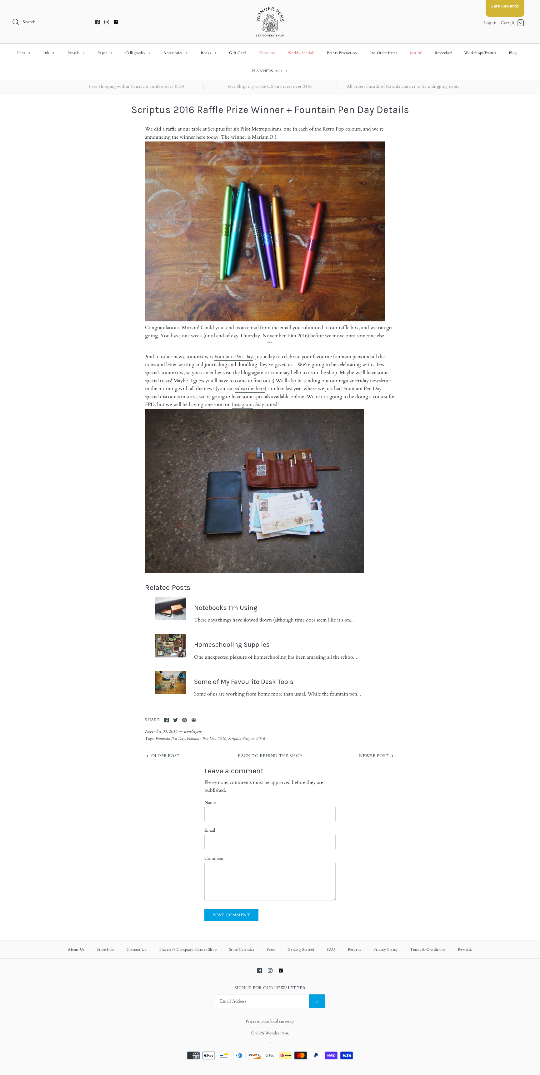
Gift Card (237, 52)
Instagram (242, 404)
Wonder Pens (276, 1033)
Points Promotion (342, 52)
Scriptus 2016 (253, 738)
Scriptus (234, 738)
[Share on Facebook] (166, 720)
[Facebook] (97, 22)
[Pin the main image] (184, 720)
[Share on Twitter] (175, 720)
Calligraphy (138, 52)
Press (271, 949)
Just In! (416, 52)
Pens (23, 52)
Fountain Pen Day (233, 356)
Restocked (443, 52)
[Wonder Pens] (270, 10)
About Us (76, 949)
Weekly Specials (301, 52)
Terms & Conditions (427, 949)
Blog (515, 52)
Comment (213, 858)
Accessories (175, 52)
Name (210, 802)
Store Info (105, 949)
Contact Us (136, 949)
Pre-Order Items (383, 52)
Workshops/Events (480, 52)
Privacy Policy (385, 949)
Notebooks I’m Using (226, 608)
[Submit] (317, 1001)
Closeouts (266, 52)
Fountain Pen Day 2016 (206, 738)
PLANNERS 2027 (270, 70)
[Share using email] (193, 720)
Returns (354, 949)
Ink (49, 52)
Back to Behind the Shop (270, 756)
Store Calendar (241, 949)
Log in (490, 23)
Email (209, 830)
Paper (105, 52)
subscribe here (250, 388)
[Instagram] (106, 22)
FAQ (331, 949)
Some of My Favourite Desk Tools (243, 682)
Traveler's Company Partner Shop (188, 949)
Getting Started (301, 949)
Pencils (76, 52)
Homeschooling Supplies (232, 644)
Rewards (465, 949)
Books (208, 52)
